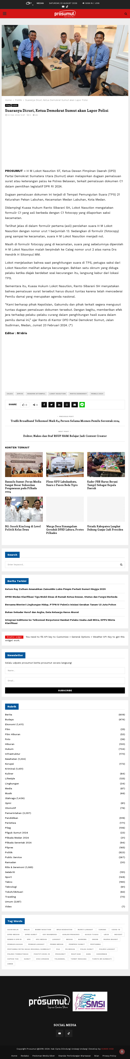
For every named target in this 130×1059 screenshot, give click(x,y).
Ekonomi (10, 724)
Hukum (9, 749)
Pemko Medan (56, 944)
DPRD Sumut (31, 934)
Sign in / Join (92, 3)
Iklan (96, 1056)
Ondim (95, 939)
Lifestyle (10, 778)
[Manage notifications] (122, 1051)
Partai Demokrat (78, 394)
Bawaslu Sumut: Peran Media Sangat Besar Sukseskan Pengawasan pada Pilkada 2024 (23, 486)
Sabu (88, 954)
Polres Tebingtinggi (17, 954)
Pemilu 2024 (97, 394)
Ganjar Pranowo (70, 934)
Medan (69, 939)
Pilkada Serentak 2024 (18, 842)
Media (8, 788)
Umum (9, 901)
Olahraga (10, 798)
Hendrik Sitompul (36, 394)
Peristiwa (10, 822)
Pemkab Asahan (15, 944)
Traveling (10, 896)
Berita (8, 714)
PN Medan (70, 949)
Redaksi (25, 1056)
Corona (102, 929)
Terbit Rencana (78, 959)
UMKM (10, 964)
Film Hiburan (12, 734)
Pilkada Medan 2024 (17, 837)
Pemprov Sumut (77, 944)
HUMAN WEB (107, 1049)
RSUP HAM (76, 954)
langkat (56, 939)
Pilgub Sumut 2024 (16, 832)
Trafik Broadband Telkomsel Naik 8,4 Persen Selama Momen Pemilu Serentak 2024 (65, 421)
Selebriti (10, 872)
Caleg (10, 394)
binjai (27, 929)
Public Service (13, 857)
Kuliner (9, 773)
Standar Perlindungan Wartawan (74, 1056)
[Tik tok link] (67, 6)
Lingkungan (12, 783)
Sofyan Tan (12, 959)
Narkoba (82, 939)
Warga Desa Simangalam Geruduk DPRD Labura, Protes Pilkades (65, 530)
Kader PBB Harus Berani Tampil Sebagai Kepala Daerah (102, 485)
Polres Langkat (107, 949)
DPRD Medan (13, 934)
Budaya (9, 719)
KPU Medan (41, 939)
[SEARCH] (121, 564)
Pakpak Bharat (110, 939)
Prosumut (60, 954)
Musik (8, 793)
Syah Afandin (42, 959)
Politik (14, 105)
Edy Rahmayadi (50, 934)
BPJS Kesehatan (64, 929)
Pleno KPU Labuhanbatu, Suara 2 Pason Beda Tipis (62, 483)
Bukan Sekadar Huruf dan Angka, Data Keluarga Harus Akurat (42, 612)
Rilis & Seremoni (14, 867)
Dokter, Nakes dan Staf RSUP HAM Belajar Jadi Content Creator (65, 436)
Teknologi (11, 886)
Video (8, 906)
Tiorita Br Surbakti (102, 959)
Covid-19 (116, 929)
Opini (8, 803)
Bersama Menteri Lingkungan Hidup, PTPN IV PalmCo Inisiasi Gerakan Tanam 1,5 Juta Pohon (60, 604)
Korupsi (9, 763)
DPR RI (20, 394)
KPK (28, 939)
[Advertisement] (65, 144)
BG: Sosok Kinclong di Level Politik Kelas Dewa (23, 528)
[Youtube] (59, 1033)
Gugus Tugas (91, 934)
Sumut (27, 959)
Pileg (8, 105)
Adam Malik (12, 929)
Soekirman (101, 954)
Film (7, 729)
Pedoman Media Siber (43, 1056)
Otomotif (10, 808)
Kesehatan (11, 759)
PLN (58, 949)
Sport (8, 877)
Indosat (118, 934)
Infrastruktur (12, 754)
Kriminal (10, 768)
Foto (7, 739)
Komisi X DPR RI (14, 939)
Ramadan (10, 862)
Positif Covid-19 (42, 954)
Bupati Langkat (85, 929)
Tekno (8, 882)
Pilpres (9, 847)
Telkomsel (59, 959)
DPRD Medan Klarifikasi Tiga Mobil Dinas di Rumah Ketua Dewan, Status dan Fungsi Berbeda (61, 596)
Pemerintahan (13, 813)
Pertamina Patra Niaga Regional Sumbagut (29, 949)
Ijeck (106, 934)
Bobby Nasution (43, 929)
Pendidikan (11, 818)
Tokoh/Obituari (14, 891)
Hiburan (9, 744)
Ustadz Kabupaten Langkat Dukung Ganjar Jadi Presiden (105, 528)
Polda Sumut (87, 949)
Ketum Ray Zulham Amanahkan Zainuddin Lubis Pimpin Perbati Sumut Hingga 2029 (55, 589)
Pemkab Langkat (36, 944)
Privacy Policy (109, 1056)
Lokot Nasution (57, 394)
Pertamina (95, 944)
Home (14, 1056)
